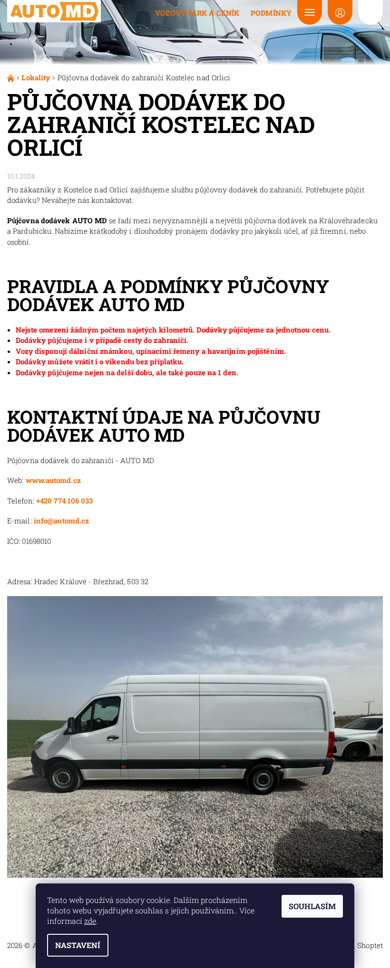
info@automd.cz (61, 520)
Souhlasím (312, 906)
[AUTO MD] (54, 11)
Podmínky (271, 13)
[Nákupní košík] (370, 12)
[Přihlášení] (340, 12)
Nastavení (77, 945)
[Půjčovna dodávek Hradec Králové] (11, 77)
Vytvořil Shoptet (355, 945)
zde (90, 921)
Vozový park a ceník (197, 13)
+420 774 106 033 (64, 500)
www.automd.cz (53, 480)
